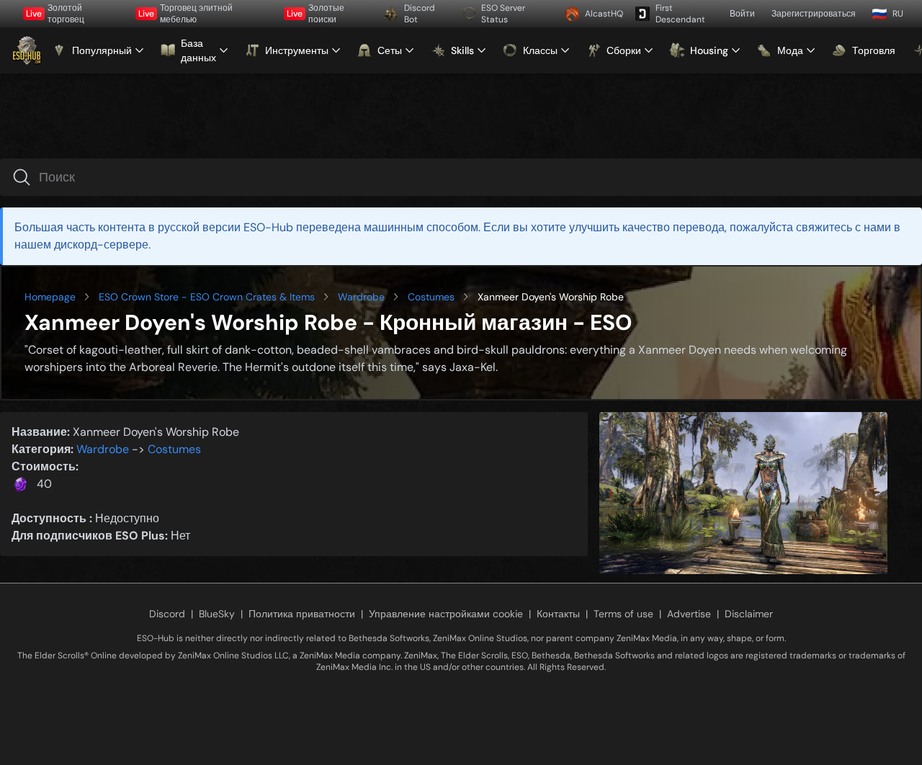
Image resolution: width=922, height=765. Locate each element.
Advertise (689, 613)
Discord (167, 613)
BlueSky (217, 613)
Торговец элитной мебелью (185, 13)
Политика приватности (302, 613)
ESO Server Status (503, 13)
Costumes (431, 296)
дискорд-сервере (101, 244)
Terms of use (623, 613)
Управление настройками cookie (446, 613)
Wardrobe (361, 296)
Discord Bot (419, 13)
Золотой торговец (55, 13)
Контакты (558, 613)
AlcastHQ (604, 13)
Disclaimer (749, 613)
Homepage (50, 296)
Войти (742, 13)
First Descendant (680, 13)
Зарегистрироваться (813, 13)
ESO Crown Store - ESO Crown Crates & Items (207, 296)
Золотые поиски (315, 13)
